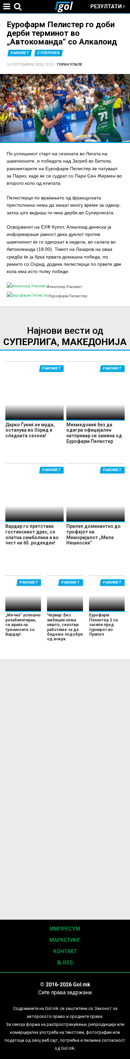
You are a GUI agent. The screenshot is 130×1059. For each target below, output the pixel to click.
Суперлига (48, 53)
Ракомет (19, 53)
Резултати (106, 6)
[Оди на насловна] (67, 6)
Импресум (65, 929)
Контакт (65, 951)
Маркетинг (65, 940)
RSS (67, 962)
